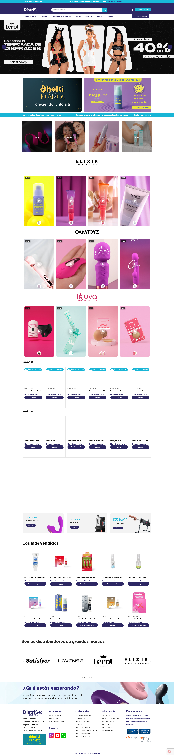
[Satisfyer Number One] (97, 427)
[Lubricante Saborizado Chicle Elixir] (35, 603)
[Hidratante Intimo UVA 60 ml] (71, 353)
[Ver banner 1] (84, 71)
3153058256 (33, 725)
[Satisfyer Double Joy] (76, 427)
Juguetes (77, 16)
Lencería (44, 16)
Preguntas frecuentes (82, 721)
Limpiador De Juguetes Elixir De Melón (141, 577)
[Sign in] (133, 10)
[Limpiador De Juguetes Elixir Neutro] (113, 562)
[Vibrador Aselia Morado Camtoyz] (103, 286)
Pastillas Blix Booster (135, 619)
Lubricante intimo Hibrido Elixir (87, 619)
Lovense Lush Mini (138, 391)
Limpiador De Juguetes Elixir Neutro (114, 577)
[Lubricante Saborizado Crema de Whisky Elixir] (113, 603)
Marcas (110, 16)
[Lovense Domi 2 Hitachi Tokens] (33, 377)
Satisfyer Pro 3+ (116, 441)
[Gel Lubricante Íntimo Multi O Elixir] (103, 223)
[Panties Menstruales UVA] (39, 353)
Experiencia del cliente (83, 715)
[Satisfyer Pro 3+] (119, 427)
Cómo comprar (107, 727)
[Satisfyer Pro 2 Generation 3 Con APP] (140, 427)
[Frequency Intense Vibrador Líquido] (39, 223)
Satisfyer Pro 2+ (51, 441)
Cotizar (33, 397)
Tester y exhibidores (108, 730)
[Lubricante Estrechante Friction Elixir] (71, 223)
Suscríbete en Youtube (56, 721)
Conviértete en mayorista (110, 718)
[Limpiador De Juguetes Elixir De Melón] (138, 562)
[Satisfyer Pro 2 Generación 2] (33, 427)
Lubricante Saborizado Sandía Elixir (88, 577)
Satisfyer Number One (96, 441)
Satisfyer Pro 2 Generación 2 (34, 441)
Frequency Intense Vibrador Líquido (62, 619)
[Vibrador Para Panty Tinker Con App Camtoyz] (71, 286)
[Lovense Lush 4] (76, 377)
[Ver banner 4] (89, 71)
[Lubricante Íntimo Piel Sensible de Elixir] (135, 223)
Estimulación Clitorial (32, 438)
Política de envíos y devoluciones (86, 730)
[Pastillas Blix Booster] (138, 603)
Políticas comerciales (82, 736)
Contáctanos (53, 718)
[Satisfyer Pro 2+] (54, 427)
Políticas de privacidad (83, 733)
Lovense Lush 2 (51, 391)
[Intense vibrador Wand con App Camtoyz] (39, 286)
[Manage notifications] (169, 751)
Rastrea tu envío (107, 715)
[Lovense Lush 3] (119, 377)
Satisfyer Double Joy (74, 441)
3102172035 (38, 731)
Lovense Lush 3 (115, 391)
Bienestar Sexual (30, 16)
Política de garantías (82, 727)
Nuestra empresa (55, 715)
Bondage (88, 16)
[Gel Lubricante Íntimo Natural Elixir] (35, 562)
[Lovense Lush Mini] (140, 377)
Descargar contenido (109, 721)
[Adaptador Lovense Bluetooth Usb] (97, 377)
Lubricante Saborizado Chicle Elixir (36, 619)
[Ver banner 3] (87, 71)
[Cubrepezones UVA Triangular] (104, 353)
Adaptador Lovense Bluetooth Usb (101, 391)
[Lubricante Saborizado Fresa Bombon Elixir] (61, 562)
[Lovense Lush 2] (54, 377)
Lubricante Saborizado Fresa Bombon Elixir (65, 577)
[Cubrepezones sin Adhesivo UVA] (135, 353)
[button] (52, 95)
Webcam (100, 16)
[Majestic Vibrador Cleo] (135, 286)
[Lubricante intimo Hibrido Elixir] (87, 603)
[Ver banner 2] (86, 71)
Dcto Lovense (29, 388)
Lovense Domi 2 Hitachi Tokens (35, 391)
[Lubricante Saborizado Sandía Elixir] (87, 562)
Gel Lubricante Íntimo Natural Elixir (36, 577)
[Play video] (39, 200)
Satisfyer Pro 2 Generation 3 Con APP (145, 441)
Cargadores (93, 388)
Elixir (26, 575)
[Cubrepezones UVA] (101, 353)
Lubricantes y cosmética (61, 16)
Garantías (78, 724)
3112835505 (31, 728)
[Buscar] (104, 10)
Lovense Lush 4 (72, 391)
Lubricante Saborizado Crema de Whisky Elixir (118, 619)
